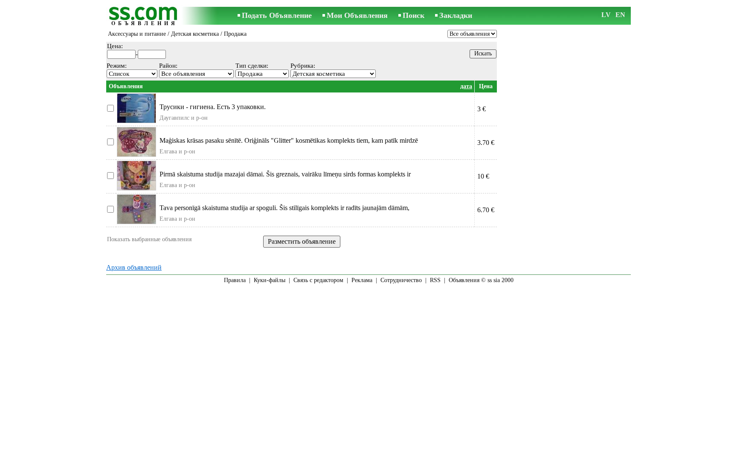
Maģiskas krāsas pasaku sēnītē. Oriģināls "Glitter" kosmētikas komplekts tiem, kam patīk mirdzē (289, 140)
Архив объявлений (134, 267)
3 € (481, 109)
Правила (235, 280)
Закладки (455, 15)
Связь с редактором (318, 280)
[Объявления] (144, 16)
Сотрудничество (401, 280)
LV (606, 14)
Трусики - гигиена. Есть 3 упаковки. (213, 106)
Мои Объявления (357, 15)
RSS (435, 280)
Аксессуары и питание (137, 34)
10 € (483, 176)
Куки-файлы (269, 280)
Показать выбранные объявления (149, 239)
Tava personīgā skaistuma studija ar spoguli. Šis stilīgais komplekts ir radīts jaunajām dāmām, (284, 207)
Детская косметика (195, 34)
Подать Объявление (277, 15)
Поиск (413, 15)
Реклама (361, 280)
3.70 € (485, 142)
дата (466, 86)
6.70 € (485, 209)
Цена (486, 86)
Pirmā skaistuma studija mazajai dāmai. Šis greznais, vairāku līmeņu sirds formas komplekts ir (285, 174)
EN (620, 14)
